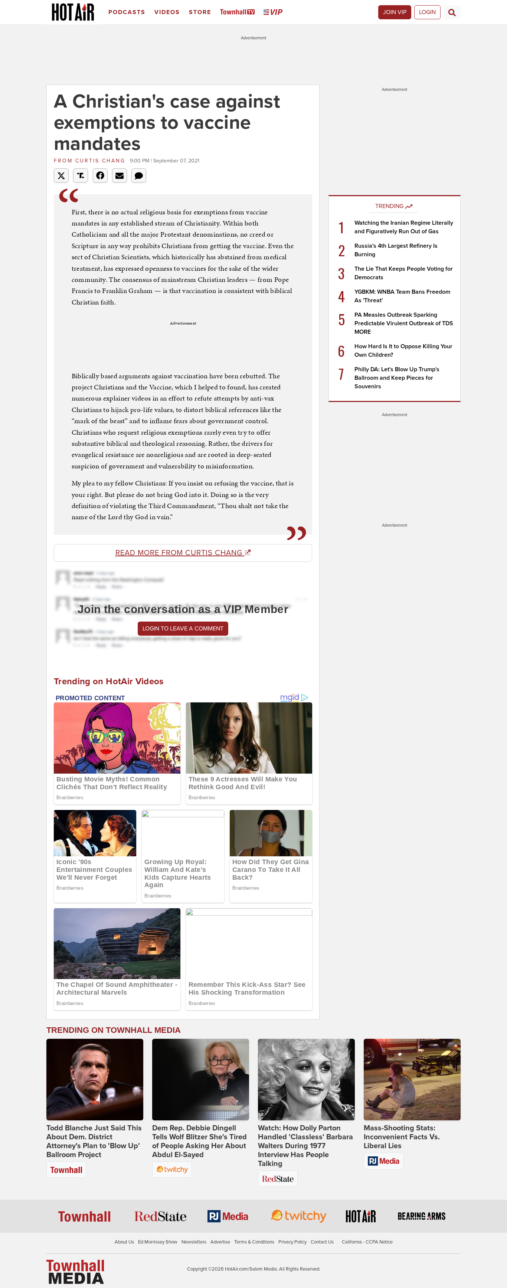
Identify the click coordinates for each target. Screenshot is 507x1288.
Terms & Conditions (254, 1242)
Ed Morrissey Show (157, 1242)
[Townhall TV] (239, 12)
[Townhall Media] (75, 1272)
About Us (124, 1242)
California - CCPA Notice (367, 1242)
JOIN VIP (394, 12)
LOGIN (427, 12)
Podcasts (126, 12)
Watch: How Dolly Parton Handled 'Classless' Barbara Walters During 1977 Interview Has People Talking (305, 1146)
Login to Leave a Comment (183, 628)
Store (200, 12)
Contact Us (322, 1242)
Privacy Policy (292, 1242)
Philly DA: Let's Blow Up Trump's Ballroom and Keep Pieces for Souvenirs (396, 378)
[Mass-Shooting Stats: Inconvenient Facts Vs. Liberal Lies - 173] (412, 1079)
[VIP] (274, 12)
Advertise (220, 1242)
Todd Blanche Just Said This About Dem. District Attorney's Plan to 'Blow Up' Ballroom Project (94, 1141)
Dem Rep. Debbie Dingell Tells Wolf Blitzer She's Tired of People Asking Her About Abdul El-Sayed (199, 1141)
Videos (167, 12)
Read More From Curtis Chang (180, 553)
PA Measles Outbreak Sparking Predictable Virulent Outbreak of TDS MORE (403, 323)
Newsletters (193, 1242)
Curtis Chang (91, 161)
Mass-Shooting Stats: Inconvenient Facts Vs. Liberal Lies (402, 1137)
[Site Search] (452, 12)
